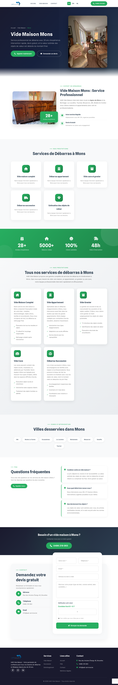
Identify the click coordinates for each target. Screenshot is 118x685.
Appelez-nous (20, 486)
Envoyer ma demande (78, 625)
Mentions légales (65, 671)
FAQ (61, 664)
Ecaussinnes (46, 439)
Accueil (33, 3)
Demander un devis (50, 54)
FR (69, 3)
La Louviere (60, 439)
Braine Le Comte (30, 439)
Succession (47, 664)
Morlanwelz (74, 439)
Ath (17, 439)
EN (73, 3)
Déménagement (49, 667)
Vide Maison (43, 3)
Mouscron (87, 439)
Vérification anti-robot (65, 603)
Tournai (59, 446)
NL (77, 3)
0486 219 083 (100, 3)
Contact (54, 3)
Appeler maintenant (24, 54)
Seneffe (99, 439)
